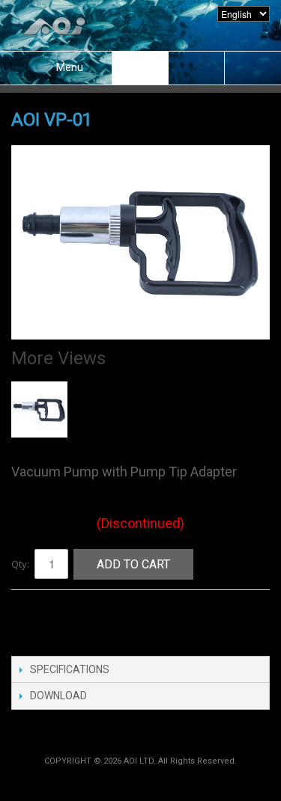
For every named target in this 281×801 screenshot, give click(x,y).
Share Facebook (37, 618)
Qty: (20, 564)
